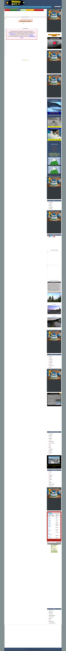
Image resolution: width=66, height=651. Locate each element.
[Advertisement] (44, 2)
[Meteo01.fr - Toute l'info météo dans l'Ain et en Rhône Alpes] (15, 5)
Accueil (10, 8)
